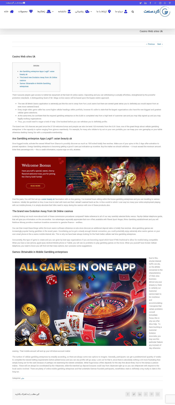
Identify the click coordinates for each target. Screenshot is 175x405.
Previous (151, 44)
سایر (22, 378)
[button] (133, 11)
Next (159, 44)
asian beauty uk (48, 199)
